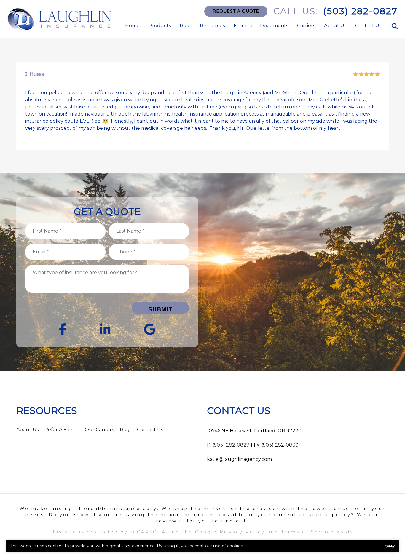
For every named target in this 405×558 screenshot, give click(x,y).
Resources (212, 25)
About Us (335, 25)
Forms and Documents (261, 25)
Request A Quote (236, 11)
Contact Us (368, 25)
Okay (390, 546)
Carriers (306, 25)
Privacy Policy (242, 532)
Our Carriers (99, 429)
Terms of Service (307, 532)
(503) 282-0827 (360, 11)
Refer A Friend (61, 429)
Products (160, 25)
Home (132, 25)
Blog (185, 25)
